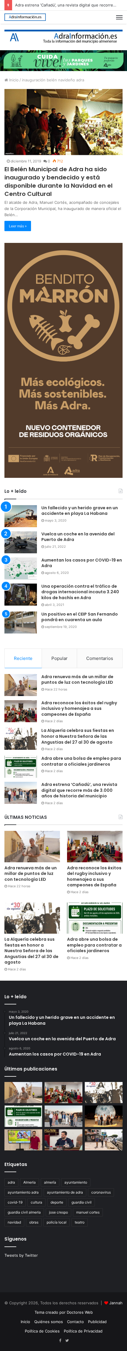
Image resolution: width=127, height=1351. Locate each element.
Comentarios (99, 658)
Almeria (29, 1182)
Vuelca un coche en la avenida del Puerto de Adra (78, 537)
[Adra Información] (25, 17)
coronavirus (101, 1192)
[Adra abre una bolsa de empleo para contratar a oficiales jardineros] (20, 767)
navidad (14, 1222)
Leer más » (18, 226)
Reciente (23, 658)
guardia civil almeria (24, 1212)
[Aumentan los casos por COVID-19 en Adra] (20, 568)
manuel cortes (88, 1212)
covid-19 (15, 1202)
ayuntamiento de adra (65, 1192)
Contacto (75, 1321)
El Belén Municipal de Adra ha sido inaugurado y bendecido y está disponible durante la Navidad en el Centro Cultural (58, 181)
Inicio (13, 80)
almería (50, 1182)
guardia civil (81, 1202)
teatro (79, 1222)
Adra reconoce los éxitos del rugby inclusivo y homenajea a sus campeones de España (79, 708)
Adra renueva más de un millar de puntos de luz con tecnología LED (77, 679)
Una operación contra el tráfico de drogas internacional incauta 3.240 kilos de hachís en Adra (80, 592)
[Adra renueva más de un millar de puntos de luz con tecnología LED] (20, 685)
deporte (57, 1202)
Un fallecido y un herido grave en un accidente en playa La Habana (79, 511)
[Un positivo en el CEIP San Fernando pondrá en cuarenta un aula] (20, 622)
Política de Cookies (42, 1331)
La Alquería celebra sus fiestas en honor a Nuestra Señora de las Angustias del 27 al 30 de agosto (77, 736)
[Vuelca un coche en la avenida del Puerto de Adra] (20, 542)
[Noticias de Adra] (63, 36)
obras (33, 1222)
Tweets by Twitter (21, 1255)
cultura (36, 1202)
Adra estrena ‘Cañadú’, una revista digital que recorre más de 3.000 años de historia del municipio (79, 790)
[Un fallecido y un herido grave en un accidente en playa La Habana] (20, 516)
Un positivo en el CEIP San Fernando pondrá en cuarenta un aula (79, 617)
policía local (56, 1222)
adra (11, 1182)
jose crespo (58, 1212)
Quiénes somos (48, 1321)
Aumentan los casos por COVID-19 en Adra (81, 563)
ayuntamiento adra (23, 1192)
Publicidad (97, 1321)
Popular (59, 658)
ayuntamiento (75, 1182)
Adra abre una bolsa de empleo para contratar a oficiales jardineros (81, 761)
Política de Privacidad (83, 1331)
